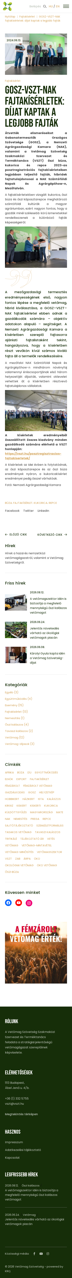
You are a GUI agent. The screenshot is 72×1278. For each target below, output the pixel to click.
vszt (8, 859)
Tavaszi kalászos (16, 731)
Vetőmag (11, 737)
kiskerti (35, 805)
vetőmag (11, 845)
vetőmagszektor (49, 852)
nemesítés (20, 819)
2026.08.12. (37, 592)
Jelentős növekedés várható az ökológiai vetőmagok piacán (44, 633)
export (21, 779)
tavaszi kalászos (47, 832)
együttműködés (46, 772)
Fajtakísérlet (27, 16)
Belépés (35, 6)
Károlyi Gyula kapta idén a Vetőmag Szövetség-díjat (47, 658)
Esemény (11, 705)
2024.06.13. (14, 40)
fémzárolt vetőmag (37, 786)
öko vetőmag (47, 865)
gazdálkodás (15, 792)
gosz (32, 792)
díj (30, 772)
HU (51, 6)
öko (37, 859)
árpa (27, 859)
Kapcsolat (12, 1158)
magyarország (41, 812)
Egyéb (9, 692)
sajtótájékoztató (19, 825)
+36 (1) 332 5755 (17, 1098)
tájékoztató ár (32, 839)
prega (35, 819)
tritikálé (11, 839)
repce (53, 503)
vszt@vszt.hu (14, 1104)
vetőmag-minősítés (19, 852)
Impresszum (14, 1142)
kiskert (22, 805)
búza (8, 503)
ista (41, 799)
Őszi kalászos (14, 724)
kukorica (40, 503)
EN (57, 6)
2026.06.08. (37, 647)
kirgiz (9, 805)
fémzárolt (12, 786)
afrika (9, 772)
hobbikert (12, 799)
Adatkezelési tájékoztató (23, 1150)
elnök (9, 779)
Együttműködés (16, 699)
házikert (29, 799)
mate (59, 812)
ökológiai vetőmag (19, 865)
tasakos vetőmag (18, 832)
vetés (51, 839)
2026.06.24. (37, 622)
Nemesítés (12, 718)
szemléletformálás (50, 825)
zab (17, 859)
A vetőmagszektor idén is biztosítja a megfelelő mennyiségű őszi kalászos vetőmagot (31, 1195)
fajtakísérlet (22, 503)
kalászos (54, 799)
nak (7, 819)
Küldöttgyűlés (16, 812)
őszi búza (12, 872)
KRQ (8, 1271)
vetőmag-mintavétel (37, 845)
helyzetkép (46, 792)
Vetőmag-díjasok (17, 744)
